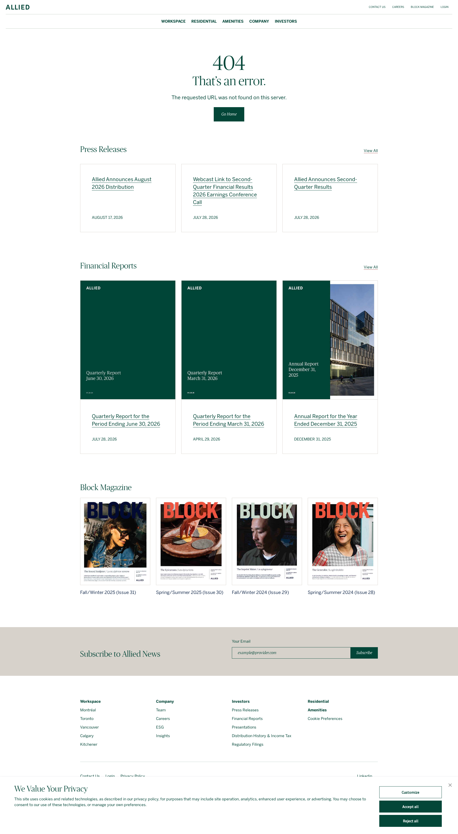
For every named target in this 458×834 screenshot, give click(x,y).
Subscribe (364, 653)
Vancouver (89, 727)
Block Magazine (422, 7)
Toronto (87, 718)
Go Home (229, 114)
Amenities (233, 21)
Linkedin (364, 776)
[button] (450, 785)
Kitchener (88, 744)
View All (371, 150)
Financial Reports (247, 718)
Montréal (88, 710)
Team (161, 710)
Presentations (244, 727)
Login (444, 7)
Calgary (87, 736)
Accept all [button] (410, 806)
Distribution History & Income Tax (261, 736)
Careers (398, 7)
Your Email (241, 641)
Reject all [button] (410, 820)
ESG (160, 727)
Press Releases (245, 710)
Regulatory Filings (247, 744)
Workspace (173, 21)
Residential (204, 21)
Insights (163, 736)
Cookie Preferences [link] (325, 718)
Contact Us (377, 7)
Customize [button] (410, 792)
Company (259, 21)
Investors (286, 21)
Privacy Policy (132, 776)
